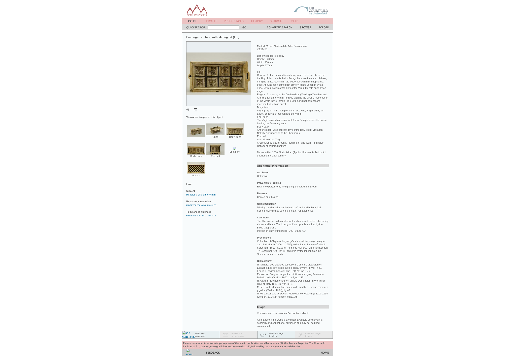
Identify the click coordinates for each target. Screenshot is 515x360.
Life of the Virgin (207, 194)
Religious (191, 194)
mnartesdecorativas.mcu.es (201, 205)
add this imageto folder (276, 334)
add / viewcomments (200, 334)
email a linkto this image (238, 334)
